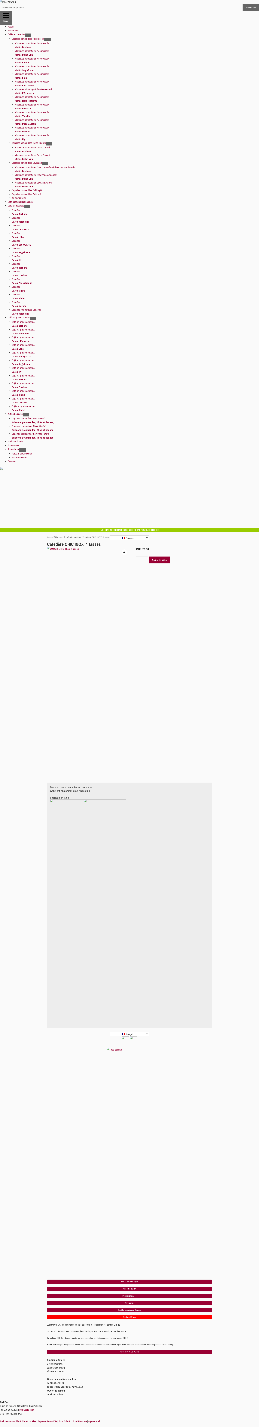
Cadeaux (12, 461)
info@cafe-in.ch (26, 1409)
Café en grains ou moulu (19, 317)
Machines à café (15, 441)
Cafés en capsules (16, 34)
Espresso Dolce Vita (47, 1421)
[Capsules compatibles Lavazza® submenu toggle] (45, 163)
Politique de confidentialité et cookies (18, 1421)
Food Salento (65, 1421)
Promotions (13, 30)
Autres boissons (15, 414)
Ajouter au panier (159, 560)
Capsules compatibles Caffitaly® (27, 190)
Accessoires (13, 445)
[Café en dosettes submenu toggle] (27, 206)
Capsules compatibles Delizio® (26, 194)
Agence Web (94, 1421)
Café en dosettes (16, 205)
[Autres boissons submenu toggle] (26, 414)
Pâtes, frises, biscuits (22, 453)
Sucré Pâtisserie (19, 457)
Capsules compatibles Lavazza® (27, 162)
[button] (124, 552)
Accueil (11, 26)
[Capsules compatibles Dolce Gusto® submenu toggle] (49, 143)
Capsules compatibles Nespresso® (28, 38)
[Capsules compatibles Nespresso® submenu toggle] (47, 39)
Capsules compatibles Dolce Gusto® (29, 143)
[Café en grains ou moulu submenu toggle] (33, 318)
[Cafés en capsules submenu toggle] (28, 35)
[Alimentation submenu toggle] (22, 450)
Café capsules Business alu (20, 201)
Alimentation (13, 449)
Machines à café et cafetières (68, 537)
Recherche (251, 7)
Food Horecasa (80, 1421)
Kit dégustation (19, 198)
